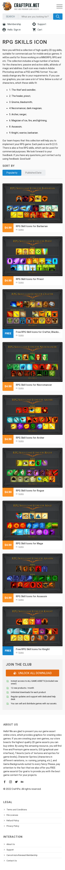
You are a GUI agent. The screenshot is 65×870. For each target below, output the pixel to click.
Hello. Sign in (14, 29)
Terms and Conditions (16, 810)
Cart (39, 29)
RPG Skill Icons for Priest (30, 279)
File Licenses (12, 815)
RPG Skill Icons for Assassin (31, 596)
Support (41, 24)
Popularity (11, 172)
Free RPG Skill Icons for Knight (33, 649)
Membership (14, 24)
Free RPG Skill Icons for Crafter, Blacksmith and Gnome (38, 332)
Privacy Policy (12, 826)
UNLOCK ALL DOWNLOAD (35, 673)
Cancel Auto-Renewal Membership (22, 855)
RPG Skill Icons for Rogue (30, 490)
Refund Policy (12, 820)
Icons (21, 229)
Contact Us (11, 861)
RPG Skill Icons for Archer (30, 437)
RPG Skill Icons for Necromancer (34, 385)
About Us (10, 844)
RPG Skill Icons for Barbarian (32, 226)
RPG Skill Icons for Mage (29, 543)
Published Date (33, 172)
